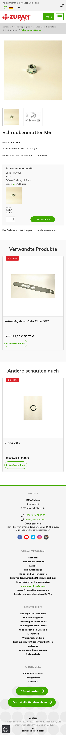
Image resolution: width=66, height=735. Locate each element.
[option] (33, 303)
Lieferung (33, 646)
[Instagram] (39, 537)
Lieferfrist (33, 633)
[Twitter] (33, 537)
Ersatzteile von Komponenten (33, 582)
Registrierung (11, 3)
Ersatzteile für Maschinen (29, 702)
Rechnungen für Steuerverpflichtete (33, 642)
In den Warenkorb (15, 343)
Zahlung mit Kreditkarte (33, 625)
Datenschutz (33, 654)
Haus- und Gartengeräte (33, 574)
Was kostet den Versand (33, 629)
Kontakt (33, 681)
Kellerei (33, 565)
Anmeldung (27, 3)
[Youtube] (26, 537)
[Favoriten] (5, 8)
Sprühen (33, 557)
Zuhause (6, 27)
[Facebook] (19, 537)
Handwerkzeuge (33, 569)
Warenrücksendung (33, 638)
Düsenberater (30, 691)
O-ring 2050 (12, 442)
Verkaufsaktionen (33, 673)
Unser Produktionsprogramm (33, 590)
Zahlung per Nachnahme (33, 621)
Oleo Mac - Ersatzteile (46, 27)
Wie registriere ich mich (33, 613)
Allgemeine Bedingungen (33, 650)
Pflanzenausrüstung (33, 561)
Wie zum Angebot (33, 617)
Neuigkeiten (33, 677)
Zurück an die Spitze (33, 730)
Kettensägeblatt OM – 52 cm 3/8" (26, 321)
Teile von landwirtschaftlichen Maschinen (33, 578)
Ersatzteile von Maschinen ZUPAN (33, 594)
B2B (37, 3)
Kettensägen (11, 30)
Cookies (33, 718)
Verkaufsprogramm (23, 27)
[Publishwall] (46, 537)
